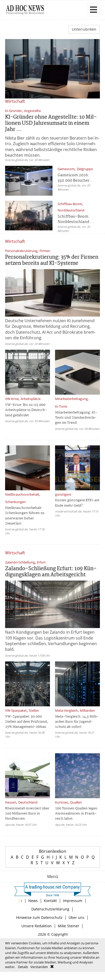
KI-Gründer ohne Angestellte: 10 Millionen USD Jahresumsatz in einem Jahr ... (51, 123)
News (33, 900)
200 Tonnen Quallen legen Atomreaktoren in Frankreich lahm (76, 813)
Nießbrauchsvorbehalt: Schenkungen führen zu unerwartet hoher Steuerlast (24, 515)
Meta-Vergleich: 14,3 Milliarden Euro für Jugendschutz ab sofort (77, 722)
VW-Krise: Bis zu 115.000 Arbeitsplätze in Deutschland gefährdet (26, 410)
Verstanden (39, 967)
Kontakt (50, 900)
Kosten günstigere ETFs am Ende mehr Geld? (77, 503)
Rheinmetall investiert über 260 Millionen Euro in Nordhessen (27, 813)
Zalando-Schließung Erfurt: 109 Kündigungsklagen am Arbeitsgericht (51, 572)
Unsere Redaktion (36, 925)
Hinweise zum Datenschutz (39, 917)
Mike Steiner (68, 925)
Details (23, 967)
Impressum (72, 900)
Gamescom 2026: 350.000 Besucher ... (76, 178)
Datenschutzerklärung (50, 909)
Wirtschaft (15, 101)
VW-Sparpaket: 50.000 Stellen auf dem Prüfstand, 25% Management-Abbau (26, 722)
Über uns (76, 917)
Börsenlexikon (52, 851)
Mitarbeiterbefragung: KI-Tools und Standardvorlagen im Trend (76, 417)
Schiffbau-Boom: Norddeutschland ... (76, 219)
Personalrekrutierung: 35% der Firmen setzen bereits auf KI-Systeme (51, 260)
